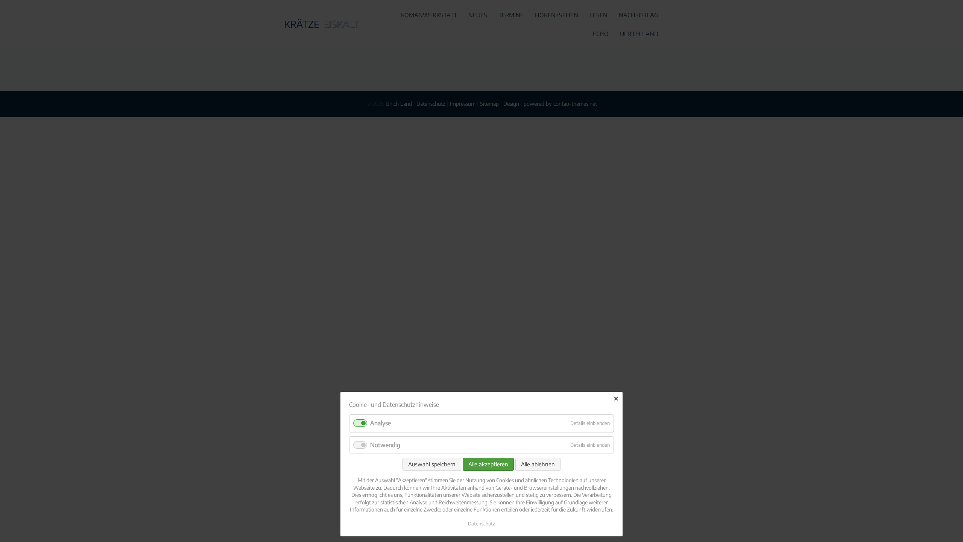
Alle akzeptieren (488, 464)
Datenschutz (481, 524)
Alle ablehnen (538, 464)
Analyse (380, 423)
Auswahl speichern (432, 464)
